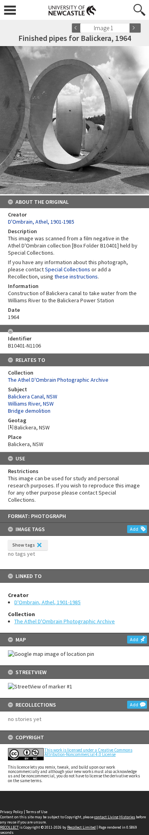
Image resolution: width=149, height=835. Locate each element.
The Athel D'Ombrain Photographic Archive (64, 621)
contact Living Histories (114, 817)
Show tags (23, 545)
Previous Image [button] (77, 28)
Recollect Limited (81, 827)
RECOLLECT (9, 827)
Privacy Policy (11, 811)
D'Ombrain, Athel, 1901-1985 (47, 602)
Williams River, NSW (31, 403)
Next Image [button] (135, 28)
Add (134, 529)
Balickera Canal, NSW (32, 396)
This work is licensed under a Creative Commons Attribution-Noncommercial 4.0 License (88, 752)
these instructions (76, 276)
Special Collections (67, 269)
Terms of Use (36, 811)
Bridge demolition (29, 410)
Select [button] (126, 28)
